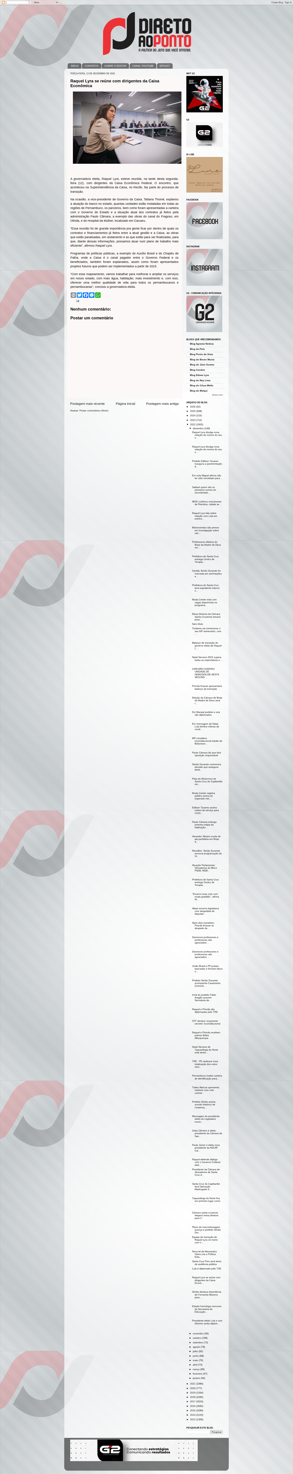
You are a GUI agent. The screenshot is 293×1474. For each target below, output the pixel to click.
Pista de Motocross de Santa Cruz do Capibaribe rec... (207, 781)
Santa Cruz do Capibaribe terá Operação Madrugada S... (206, 1187)
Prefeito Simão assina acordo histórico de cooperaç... (204, 1105)
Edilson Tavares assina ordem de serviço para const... (205, 810)
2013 (193, 1419)
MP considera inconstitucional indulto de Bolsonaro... (207, 741)
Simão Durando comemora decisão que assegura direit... (206, 767)
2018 (193, 1397)
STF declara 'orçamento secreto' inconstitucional (206, 1022)
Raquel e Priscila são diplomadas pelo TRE (205, 1010)
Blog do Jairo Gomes (202, 364)
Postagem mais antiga (162, 403)
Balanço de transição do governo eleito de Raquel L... (207, 646)
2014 (193, 1415)
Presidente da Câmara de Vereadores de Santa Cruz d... (206, 1172)
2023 (193, 420)
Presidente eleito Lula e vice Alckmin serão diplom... (207, 1322)
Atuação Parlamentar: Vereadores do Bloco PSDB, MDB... (204, 868)
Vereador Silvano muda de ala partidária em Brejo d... (206, 839)
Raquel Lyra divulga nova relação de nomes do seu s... (207, 435)
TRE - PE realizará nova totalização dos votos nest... (205, 1064)
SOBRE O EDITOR (115, 65)
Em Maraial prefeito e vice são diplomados (206, 713)
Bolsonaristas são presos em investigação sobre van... (205, 530)
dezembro (198, 428)
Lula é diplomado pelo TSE (206, 1268)
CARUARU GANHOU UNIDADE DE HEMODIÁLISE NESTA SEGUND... (205, 673)
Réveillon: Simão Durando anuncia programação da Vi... (207, 854)
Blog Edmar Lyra (199, 375)
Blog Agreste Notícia (202, 344)
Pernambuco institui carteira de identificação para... (207, 1077)
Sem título (197, 624)
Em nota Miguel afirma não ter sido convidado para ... (207, 477)
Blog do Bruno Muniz (202, 359)
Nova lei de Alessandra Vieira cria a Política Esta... (204, 1254)
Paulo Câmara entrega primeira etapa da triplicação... (204, 825)
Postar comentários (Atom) (94, 410)
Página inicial (125, 403)
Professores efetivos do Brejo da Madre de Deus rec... (206, 545)
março (196, 1369)
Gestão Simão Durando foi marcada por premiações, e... (207, 573)
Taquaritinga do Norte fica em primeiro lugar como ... (206, 1201)
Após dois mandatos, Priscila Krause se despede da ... (203, 926)
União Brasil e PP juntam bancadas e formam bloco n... (207, 969)
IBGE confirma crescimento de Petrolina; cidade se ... (207, 503)
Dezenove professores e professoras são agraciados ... (205, 940)
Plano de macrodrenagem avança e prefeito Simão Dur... (206, 1230)
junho (196, 1356)
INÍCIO (75, 65)
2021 (193, 1383)
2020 (193, 1388)
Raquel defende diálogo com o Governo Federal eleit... (206, 1162)
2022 (193, 424)
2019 (193, 1392)
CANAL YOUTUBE (143, 65)
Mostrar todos (217, 395)
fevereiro (198, 1373)
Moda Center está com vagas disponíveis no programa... (204, 602)
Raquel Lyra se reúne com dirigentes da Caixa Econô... (206, 1280)
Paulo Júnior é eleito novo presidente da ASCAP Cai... (206, 1148)
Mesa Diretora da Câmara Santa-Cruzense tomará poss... (206, 617)
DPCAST (165, 65)
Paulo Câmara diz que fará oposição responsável (206, 754)
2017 (193, 1401)
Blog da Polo (197, 349)
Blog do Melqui (199, 391)
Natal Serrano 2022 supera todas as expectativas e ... (207, 658)
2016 (193, 1406)
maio (196, 1360)
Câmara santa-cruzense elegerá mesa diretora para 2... (205, 1215)
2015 (193, 1410)
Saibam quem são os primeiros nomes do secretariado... (204, 490)
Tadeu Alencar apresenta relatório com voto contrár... (205, 1090)
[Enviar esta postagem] (77, 301)
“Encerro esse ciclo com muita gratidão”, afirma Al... (205, 897)
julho (196, 1351)
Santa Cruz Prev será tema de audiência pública (206, 1262)
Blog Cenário (197, 370)
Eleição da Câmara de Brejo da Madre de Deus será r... (207, 700)
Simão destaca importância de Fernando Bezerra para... (206, 1295)
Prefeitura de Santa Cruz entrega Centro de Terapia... (205, 559)
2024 (193, 415)
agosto (197, 1347)
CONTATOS (92, 65)
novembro (198, 1333)
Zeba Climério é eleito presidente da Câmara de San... (207, 1133)
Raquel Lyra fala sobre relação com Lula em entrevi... (204, 516)
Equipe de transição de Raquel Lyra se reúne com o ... (205, 1240)
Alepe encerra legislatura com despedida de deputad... (205, 911)
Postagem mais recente (87, 403)
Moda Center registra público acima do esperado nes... (203, 796)
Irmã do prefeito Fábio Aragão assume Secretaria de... (204, 998)
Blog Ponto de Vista (201, 354)
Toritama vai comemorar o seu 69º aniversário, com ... (206, 631)
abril (195, 1364)
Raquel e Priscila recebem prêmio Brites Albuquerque (206, 1035)
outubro (197, 1338)
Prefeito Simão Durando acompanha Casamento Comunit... (206, 983)
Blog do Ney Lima (200, 380)
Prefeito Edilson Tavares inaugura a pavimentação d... (207, 464)
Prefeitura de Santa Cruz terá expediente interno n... (206, 588)
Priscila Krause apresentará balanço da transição (207, 687)
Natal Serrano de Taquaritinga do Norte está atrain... (205, 1050)
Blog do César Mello (201, 385)
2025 (193, 411)
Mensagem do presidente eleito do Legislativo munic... (206, 1119)
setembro (198, 1342)
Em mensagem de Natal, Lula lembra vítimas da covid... (205, 727)
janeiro (197, 1378)
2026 (193, 406)
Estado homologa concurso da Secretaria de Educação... (206, 1309)
